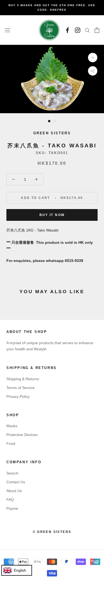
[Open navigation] (7, 30)
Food (10, 443)
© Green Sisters (52, 532)
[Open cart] (97, 30)
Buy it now (52, 215)
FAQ (10, 499)
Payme (12, 508)
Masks (11, 426)
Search (12, 473)
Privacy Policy (18, 396)
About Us (14, 491)
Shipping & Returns (22, 379)
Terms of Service (20, 388)
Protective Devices (22, 435)
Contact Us (15, 482)
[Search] (87, 30)
